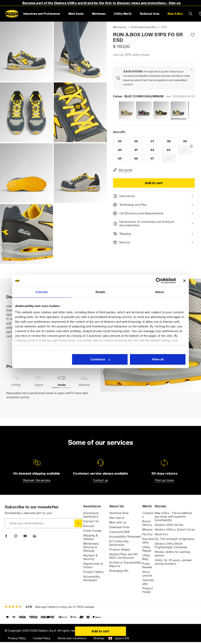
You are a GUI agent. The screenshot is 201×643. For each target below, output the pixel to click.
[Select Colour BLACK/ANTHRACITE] (161, 110)
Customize (97, 359)
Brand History (147, 523)
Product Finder (147, 590)
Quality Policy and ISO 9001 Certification (123, 556)
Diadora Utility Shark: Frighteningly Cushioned (171, 545)
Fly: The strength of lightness (175, 539)
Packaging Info (119, 570)
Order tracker (92, 530)
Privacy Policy (17, 638)
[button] (175, 14)
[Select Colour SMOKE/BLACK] (144, 110)
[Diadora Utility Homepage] (12, 14)
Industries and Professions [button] (41, 13)
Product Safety (93, 572)
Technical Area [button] (150, 13)
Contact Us (91, 521)
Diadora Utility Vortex (169, 524)
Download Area (119, 527)
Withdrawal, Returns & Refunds (91, 547)
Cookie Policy (41, 638)
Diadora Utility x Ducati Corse (175, 529)
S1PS (164, 27)
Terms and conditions (72, 638)
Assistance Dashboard (90, 514)
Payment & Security (90, 557)
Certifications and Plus (144, 27)
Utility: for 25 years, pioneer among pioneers (173, 561)
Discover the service (36, 480)
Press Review (147, 565)
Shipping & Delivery (90, 537)
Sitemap (98, 638)
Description (127, 196)
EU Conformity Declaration (119, 543)
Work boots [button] (76, 13)
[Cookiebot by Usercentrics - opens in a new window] (159, 281)
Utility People (146, 548)
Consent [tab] (42, 292)
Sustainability (148, 540)
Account (88, 526)
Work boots (119, 27)
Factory (147, 534)
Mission (147, 529)
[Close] (191, 69)
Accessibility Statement (91, 578)
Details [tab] (100, 292)
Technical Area (119, 513)
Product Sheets (119, 549)
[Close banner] (184, 280)
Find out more (164, 480)
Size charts (116, 517)
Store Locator (147, 573)
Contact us (100, 480)
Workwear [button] (99, 13)
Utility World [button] (122, 13)
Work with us (117, 522)
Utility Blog (146, 557)
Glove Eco (161, 534)
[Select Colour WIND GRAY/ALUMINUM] (126, 110)
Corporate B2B (119, 531)
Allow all (158, 359)
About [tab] (159, 292)
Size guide (125, 170)
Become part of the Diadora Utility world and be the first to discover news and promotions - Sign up (101, 3)
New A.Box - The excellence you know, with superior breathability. (173, 516)
